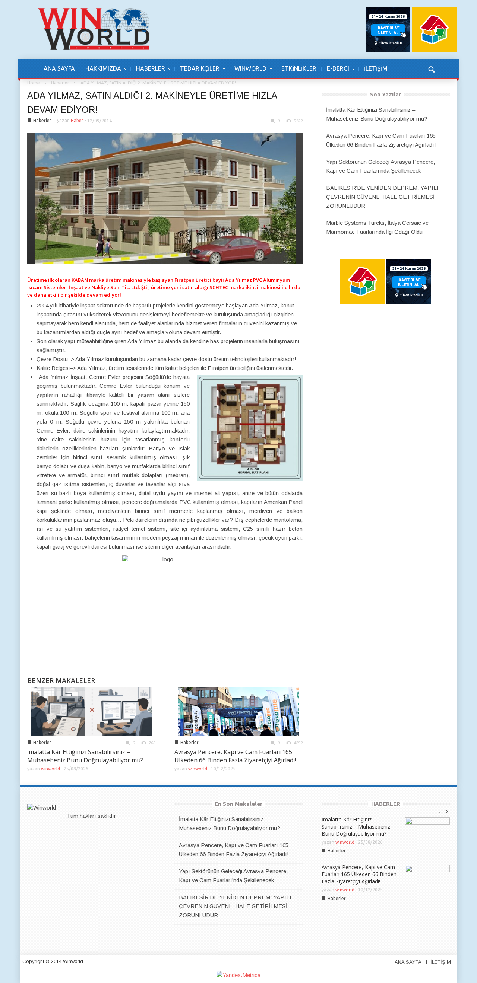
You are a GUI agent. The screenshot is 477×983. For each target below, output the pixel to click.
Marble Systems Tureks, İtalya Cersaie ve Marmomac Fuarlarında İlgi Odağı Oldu (377, 227)
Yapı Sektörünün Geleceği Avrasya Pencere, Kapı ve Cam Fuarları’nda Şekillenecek (380, 166)
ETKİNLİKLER (298, 68)
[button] (431, 68)
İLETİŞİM (376, 68)
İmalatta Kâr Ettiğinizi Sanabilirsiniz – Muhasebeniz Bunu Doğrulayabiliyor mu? (85, 756)
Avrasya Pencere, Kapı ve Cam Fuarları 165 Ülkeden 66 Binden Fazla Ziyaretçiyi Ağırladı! (235, 756)
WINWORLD (247, 72)
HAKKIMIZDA (100, 72)
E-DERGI (335, 72)
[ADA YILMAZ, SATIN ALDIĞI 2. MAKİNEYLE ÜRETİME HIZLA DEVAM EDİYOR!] (165, 197)
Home (33, 82)
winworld (50, 768)
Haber (77, 120)
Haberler (60, 82)
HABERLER (148, 72)
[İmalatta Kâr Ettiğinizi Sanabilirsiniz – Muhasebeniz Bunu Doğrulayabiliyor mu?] (91, 711)
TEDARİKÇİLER (197, 72)
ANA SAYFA (59, 68)
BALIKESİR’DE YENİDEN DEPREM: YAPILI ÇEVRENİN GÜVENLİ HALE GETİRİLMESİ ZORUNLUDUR (382, 197)
